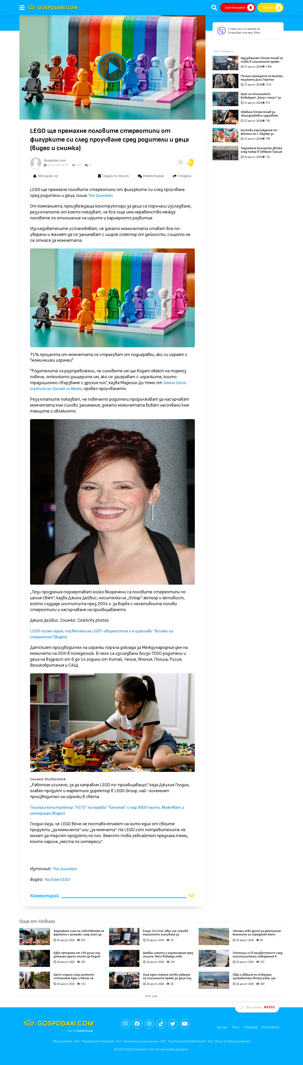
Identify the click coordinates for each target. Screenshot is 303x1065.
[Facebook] (137, 1024)
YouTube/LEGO (57, 879)
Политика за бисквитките (187, 1041)
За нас (222, 1027)
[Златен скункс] (190, 163)
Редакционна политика (97, 1041)
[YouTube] (184, 1024)
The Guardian (100, 195)
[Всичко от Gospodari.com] (35, 163)
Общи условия (62, 1041)
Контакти (270, 1027)
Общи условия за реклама (232, 1041)
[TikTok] (161, 1024)
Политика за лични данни (141, 1041)
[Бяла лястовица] (179, 163)
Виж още (151, 996)
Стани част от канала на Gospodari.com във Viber (244, 30)
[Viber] (125, 1024)
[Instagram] (149, 1024)
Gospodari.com (55, 160)
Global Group (85, 1031)
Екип (235, 1027)
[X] (173, 1024)
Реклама (250, 1027)
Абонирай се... (49, 176)
